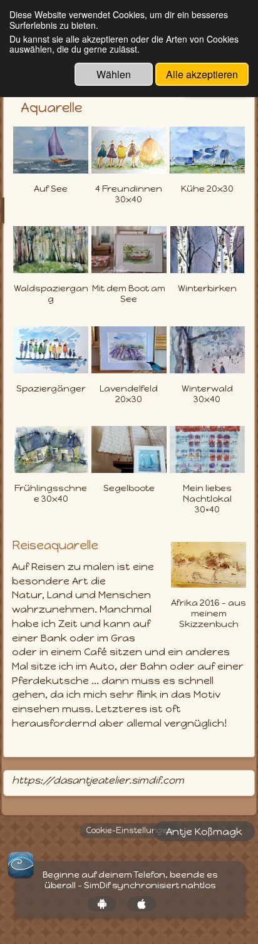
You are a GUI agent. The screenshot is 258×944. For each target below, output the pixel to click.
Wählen (113, 74)
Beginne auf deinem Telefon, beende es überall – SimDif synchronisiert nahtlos (130, 880)
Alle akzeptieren (202, 74)
